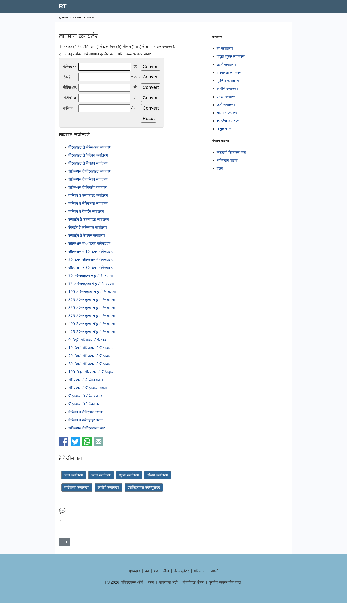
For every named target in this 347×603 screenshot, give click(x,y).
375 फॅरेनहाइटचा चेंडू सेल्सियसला (91, 316)
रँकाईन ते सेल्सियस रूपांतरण (87, 227)
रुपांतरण (77, 17)
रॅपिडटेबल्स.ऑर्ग (132, 582)
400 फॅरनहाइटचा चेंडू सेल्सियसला (91, 324)
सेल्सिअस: (70, 87)
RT (63, 6)
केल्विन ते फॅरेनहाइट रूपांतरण (88, 195)
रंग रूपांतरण (225, 49)
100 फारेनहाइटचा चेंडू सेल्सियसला (92, 292)
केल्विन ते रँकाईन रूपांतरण (86, 211)
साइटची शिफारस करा (231, 152)
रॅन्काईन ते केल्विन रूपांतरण (86, 236)
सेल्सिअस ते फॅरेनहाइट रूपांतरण (89, 171)
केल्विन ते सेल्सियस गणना (85, 412)
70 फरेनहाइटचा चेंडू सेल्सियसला (90, 276)
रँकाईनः (68, 77)
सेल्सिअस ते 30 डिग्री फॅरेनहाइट (90, 268)
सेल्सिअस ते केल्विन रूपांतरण (88, 179)
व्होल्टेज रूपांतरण (228, 121)
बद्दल (220, 168)
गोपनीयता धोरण (193, 582)
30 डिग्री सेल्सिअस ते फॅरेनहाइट (90, 364)
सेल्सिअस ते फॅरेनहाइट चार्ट (86, 428)
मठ (156, 571)
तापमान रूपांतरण (228, 113)
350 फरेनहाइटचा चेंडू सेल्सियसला (91, 308)
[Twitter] (76, 445)
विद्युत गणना (224, 129)
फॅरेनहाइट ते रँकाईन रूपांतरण (88, 163)
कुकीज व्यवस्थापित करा (225, 582)
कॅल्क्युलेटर (181, 571)
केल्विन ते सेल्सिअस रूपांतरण (88, 203)
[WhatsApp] (87, 445)
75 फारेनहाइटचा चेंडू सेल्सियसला (91, 284)
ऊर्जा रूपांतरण (101, 475)
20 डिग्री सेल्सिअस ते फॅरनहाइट (90, 260)
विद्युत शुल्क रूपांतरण (231, 57)
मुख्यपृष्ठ (63, 17)
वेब (147, 571)
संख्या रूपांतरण (157, 475)
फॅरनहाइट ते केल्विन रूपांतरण (88, 155)
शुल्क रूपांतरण (129, 475)
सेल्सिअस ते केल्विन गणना (85, 380)
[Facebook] (64, 445)
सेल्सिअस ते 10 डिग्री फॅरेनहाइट (90, 252)
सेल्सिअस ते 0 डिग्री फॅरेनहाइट (89, 244)
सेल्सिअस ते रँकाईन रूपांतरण (87, 187)
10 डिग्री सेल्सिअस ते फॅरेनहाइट (90, 348)
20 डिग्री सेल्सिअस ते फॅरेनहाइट (90, 356)
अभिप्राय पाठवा (227, 160)
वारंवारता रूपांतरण (76, 487)
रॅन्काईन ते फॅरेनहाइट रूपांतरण (88, 219)
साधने (214, 571)
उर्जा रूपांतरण (73, 475)
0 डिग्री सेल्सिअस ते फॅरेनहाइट (89, 340)
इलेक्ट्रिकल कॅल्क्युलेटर (144, 487)
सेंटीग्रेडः (69, 98)
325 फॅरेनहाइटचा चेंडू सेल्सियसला (91, 300)
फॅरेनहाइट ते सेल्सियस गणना (87, 396)
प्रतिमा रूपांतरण (228, 81)
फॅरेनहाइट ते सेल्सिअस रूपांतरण (89, 147)
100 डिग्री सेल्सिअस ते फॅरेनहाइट (91, 372)
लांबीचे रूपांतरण (108, 487)
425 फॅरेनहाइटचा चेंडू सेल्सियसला (91, 332)
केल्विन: (68, 108)
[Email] (99, 445)
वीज (166, 571)
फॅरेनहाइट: (70, 67)
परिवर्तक (199, 571)
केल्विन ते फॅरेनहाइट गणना (85, 420)
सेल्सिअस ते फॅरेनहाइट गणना (87, 388)
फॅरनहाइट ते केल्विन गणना (85, 404)
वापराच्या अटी (168, 582)
